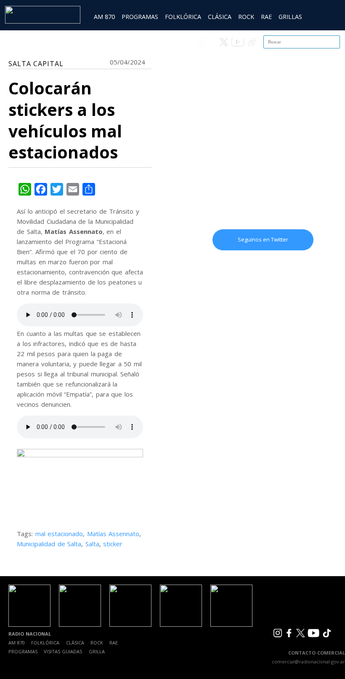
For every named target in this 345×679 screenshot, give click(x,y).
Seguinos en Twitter (263, 239)
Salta (92, 543)
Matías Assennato (113, 533)
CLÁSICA (219, 17)
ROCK (246, 17)
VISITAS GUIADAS (63, 651)
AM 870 (104, 17)
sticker (112, 543)
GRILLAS (290, 17)
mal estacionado (59, 533)
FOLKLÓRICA (183, 17)
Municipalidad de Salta (49, 543)
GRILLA (97, 651)
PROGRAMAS (140, 17)
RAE (266, 17)
